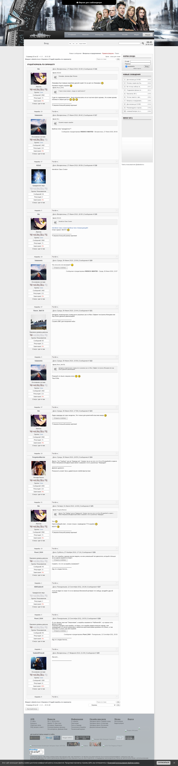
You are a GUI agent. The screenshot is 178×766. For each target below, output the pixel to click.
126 (42, 489)
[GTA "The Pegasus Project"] (111, 745)
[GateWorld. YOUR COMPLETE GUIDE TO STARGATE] (46, 739)
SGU (57, 721)
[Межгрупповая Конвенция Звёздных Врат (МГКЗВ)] (46, 745)
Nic (38, 69)
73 (42, 98)
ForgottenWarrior (38, 457)
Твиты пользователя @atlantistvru (133, 164)
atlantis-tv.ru (36, 59)
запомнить (131, 66)
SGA (53, 721)
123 (42, 148)
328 (99, 618)
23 (42, 343)
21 (47, 56)
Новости (85, 34)
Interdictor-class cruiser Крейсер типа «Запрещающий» (70, 228)
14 (42, 569)
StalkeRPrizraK (38, 653)
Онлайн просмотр (98, 719)
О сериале (72, 34)
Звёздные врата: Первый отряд (100, 721)
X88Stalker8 (38, 587)
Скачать (113, 34)
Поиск (117, 53)
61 (42, 683)
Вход (46, 43)
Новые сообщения (75, 53)
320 (91, 260)
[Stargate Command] (34, 739)
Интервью (50, 725)
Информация (77, 719)
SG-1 (49, 721)
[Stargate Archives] (67, 739)
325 (92, 506)
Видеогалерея (119, 723)
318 (95, 165)
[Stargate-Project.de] (119, 739)
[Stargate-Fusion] (129, 739)
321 (91, 311)
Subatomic (39, 115)
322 (91, 361)
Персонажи (75, 723)
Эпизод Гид (99, 34)
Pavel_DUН (38, 552)
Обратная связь (35, 725)
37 (41, 161)
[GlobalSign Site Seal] (36, 754)
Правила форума (108, 53)
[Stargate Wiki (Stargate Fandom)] (103, 739)
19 (41, 111)
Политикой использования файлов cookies (123, 763)
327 (99, 587)
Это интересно (52, 729)
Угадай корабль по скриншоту (60, 59)
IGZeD (38, 165)
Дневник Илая (62, 729)
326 (94, 552)
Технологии (75, 727)
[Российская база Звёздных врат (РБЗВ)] (73, 745)
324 (91, 457)
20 (45, 56)
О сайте (33, 721)
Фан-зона (58, 723)
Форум (147, 35)
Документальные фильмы (98, 727)
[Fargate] (94, 745)
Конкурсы (33, 723)
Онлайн (125, 34)
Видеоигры (58, 725)
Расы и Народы (76, 725)
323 (91, 411)
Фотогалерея (118, 721)
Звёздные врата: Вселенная (99, 725)
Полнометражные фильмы (56, 727)
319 (95, 214)
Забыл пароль (137, 68)
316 (95, 69)
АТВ (32, 719)
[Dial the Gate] (56, 739)
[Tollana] (84, 745)
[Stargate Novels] (82, 739)
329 (98, 653)
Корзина (45, 59)
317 (95, 115)
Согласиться (163, 762)
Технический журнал (78, 729)
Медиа (136, 34)
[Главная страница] (40, 35)
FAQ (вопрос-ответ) (37, 727)
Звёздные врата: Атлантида (99, 723)
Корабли (83, 727)
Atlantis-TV (50, 723)
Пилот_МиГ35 (38, 311)
